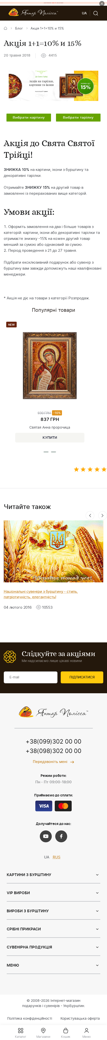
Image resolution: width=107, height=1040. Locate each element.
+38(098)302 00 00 (53, 751)
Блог (19, 28)
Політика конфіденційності (29, 1018)
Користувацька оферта (80, 1018)
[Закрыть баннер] (102, 3)
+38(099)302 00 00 (53, 742)
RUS (56, 857)
